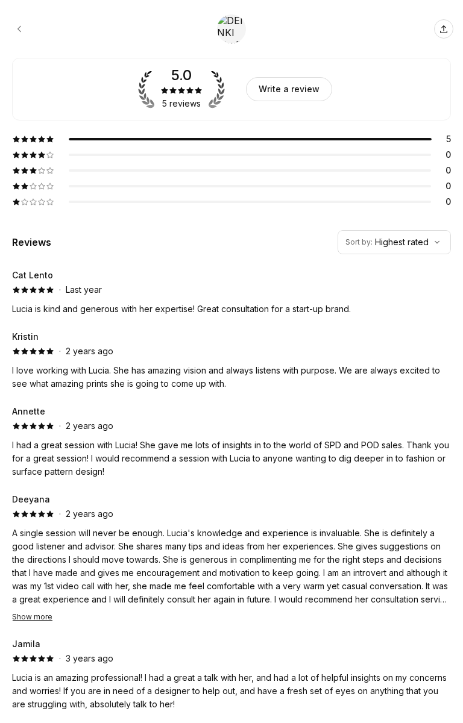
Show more (32, 616)
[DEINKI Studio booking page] (19, 29)
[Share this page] (443, 29)
